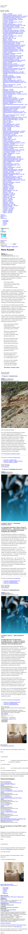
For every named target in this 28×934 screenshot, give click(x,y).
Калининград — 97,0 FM (8, 70)
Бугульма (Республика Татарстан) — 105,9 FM (13, 30)
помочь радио (4, 215)
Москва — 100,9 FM (7, 13)
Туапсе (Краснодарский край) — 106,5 (11, 164)
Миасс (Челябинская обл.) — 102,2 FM (11, 100)
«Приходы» (3, 897)
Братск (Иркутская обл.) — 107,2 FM (11, 26)
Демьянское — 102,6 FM (8, 195)
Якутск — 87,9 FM (7, 181)
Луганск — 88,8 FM (7, 96)
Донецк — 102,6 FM (7, 52)
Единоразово (12, 717)
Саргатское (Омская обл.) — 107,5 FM (11, 141)
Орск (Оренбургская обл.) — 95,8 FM (11, 124)
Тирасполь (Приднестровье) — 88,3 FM (12, 157)
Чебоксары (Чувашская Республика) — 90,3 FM (13, 174)
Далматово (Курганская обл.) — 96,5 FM (12, 48)
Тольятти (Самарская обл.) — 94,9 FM (11, 161)
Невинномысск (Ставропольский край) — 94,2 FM (14, 106)
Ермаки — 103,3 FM (7, 196)
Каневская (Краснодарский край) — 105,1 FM (13, 71)
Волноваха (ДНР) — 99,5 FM (9, 38)
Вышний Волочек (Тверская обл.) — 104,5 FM (13, 41)
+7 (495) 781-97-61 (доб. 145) (15, 902)
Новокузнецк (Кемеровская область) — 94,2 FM (13, 114)
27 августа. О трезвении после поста (12, 580)
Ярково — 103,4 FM (7, 212)
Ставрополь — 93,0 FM (8, 148)
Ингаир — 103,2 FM (7, 198)
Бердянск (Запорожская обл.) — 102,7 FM (12, 24)
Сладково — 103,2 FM (8, 209)
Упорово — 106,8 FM (8, 210)
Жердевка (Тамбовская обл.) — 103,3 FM (12, 57)
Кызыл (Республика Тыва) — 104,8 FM (12, 92)
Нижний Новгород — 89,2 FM (10, 110)
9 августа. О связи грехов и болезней (9, 811)
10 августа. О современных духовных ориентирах (12, 790)
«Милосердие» (20, 896)
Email (2, 751)
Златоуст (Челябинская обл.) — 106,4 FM (12, 61)
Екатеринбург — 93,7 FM (8, 54)
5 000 (7, 713)
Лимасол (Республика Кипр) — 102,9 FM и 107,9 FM (15, 93)
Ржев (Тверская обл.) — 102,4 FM (10, 133)
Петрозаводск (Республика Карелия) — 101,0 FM (14, 131)
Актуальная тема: (16, 578)
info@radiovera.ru (4, 902)
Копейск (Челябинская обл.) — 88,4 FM (12, 84)
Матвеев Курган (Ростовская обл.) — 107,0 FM (13, 98)
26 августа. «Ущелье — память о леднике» (13, 461)
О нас (4, 225)
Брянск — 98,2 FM (7, 28)
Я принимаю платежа (9, 718)
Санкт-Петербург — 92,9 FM (9, 139)
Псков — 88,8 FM (7, 129)
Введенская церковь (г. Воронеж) (8, 783)
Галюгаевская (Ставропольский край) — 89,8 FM (14, 45)
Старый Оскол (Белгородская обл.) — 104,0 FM (13, 149)
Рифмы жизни (15, 246)
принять (2, 932)
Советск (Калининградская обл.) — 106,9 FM (13, 147)
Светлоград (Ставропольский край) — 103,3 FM (14, 142)
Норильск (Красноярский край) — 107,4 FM (13, 118)
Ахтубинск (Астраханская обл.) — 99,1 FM (12, 21)
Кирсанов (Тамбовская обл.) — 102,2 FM (12, 80)
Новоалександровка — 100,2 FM (10, 205)
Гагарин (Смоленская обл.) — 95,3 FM (11, 43)
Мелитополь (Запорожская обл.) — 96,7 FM (13, 99)
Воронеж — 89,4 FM (7, 40)
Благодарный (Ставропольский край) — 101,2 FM (14, 25)
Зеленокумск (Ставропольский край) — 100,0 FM (14, 60)
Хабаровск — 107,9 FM (8, 171)
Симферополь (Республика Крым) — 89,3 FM (13, 145)
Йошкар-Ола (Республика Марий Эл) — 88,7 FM (14, 68)
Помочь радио (4, 720)
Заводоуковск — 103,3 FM (9, 197)
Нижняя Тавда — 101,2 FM (9, 204)
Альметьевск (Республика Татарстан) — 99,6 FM (14, 17)
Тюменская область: (7, 184)
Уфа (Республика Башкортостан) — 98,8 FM (13, 169)
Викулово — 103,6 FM (8, 192)
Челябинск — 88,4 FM (8, 175)
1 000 (4, 713)
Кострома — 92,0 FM (8, 85)
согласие (8, 768)
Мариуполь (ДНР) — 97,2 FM (9, 97)
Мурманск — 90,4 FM (8, 103)
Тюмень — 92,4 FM (7, 166)
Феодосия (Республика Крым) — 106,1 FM (12, 170)
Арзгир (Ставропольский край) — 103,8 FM (13, 19)
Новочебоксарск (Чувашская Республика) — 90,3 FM (15, 117)
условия (10, 718)
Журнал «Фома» (4, 896)
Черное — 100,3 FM (7, 211)
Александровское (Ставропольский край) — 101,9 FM (15, 16)
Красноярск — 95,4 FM (8, 90)
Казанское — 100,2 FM (8, 202)
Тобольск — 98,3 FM (7, 206)
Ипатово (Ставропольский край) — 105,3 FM (13, 66)
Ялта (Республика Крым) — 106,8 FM (11, 182)
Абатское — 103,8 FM (8, 185)
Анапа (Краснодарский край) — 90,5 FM (12, 18)
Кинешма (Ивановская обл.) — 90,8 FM (12, 77)
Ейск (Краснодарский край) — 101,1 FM (12, 53)
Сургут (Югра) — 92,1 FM (9, 152)
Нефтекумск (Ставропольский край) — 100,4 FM (14, 107)
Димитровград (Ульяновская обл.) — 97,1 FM (13, 50)
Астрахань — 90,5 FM (8, 20)
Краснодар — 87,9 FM (8, 89)
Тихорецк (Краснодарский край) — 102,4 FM (13, 159)
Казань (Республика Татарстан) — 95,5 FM (12, 69)
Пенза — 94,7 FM (7, 127)
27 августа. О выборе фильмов (10, 581)
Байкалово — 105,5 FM (8, 188)
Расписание (5, 221)
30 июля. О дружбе (5, 804)
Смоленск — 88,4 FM (8, 146)
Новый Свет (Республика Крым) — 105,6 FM (13, 119)
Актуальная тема (5, 466)
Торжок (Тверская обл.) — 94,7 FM (11, 163)
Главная (3, 246)
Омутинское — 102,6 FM (8, 207)
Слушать (2, 782)
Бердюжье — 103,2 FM (8, 189)
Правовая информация (6, 923)
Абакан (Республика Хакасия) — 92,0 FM (12, 14)
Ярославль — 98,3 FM (8, 183)
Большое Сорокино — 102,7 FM (10, 190)
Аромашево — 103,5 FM (8, 186)
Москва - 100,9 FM (5, 11)
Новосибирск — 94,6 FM (8, 116)
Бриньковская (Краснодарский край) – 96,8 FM (13, 27)
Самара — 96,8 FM (7, 138)
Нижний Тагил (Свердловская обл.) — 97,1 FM (13, 111)
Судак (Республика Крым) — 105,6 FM (11, 150)
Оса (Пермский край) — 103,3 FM (10, 125)
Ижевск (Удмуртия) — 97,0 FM (10, 63)
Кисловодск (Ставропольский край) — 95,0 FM (13, 81)
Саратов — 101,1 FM (7, 140)
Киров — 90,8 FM (7, 78)
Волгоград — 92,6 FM (8, 37)
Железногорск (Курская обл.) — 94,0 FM (12, 56)
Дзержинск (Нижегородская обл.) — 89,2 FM (13, 49)
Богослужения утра (5, 817)
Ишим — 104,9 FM (7, 200)
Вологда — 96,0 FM (7, 39)
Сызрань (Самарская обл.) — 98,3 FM (11, 153)
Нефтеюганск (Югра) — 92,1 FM (10, 109)
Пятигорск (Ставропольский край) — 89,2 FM (13, 132)
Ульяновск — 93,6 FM (8, 168)
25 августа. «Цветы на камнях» (11, 462)
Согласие (8, 760)
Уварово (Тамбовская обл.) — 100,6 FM (12, 167)
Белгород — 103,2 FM (8, 23)
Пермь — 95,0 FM (7, 128)
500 (2, 713)
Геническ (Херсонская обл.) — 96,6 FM (12, 47)
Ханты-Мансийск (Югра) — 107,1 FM (11, 172)
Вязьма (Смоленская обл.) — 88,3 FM (11, 42)
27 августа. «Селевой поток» (10, 459)
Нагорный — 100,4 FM (8, 203)
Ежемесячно (5, 717)
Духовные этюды (5, 373)
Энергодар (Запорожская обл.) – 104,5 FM (12, 178)
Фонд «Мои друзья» (12, 896)
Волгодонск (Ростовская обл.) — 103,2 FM (12, 35)
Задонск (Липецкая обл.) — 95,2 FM (11, 59)
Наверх (2, 884)
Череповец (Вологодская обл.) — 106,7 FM (12, 176)
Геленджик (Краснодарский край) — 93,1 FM (13, 46)
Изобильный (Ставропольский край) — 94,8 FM (14, 64)
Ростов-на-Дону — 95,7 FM (9, 134)
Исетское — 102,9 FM (8, 199)
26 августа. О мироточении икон (11, 583)
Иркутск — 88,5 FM (7, 67)
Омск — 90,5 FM (7, 120)
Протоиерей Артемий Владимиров (12, 453)
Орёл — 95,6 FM (7, 123)
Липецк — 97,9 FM (7, 95)
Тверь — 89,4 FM (7, 155)
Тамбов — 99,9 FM (7, 154)
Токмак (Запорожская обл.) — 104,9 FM (12, 160)
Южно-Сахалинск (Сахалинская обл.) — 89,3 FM (14, 179)
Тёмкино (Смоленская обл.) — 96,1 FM (12, 156)
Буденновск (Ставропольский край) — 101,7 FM (14, 31)
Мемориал (5, 893)
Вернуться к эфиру (5, 10)
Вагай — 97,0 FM (7, 191)
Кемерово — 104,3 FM (8, 75)
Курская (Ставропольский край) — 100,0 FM (13, 91)
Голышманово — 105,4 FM (9, 193)
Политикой (4, 762)
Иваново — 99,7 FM (7, 62)
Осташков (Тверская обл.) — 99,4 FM (11, 126)
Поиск (14, 244)
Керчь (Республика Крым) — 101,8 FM (11, 76)
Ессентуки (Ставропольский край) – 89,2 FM (13, 55)
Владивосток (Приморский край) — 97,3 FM (13, 32)
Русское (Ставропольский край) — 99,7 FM (12, 135)
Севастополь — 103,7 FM (8, 143)
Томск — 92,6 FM (7, 162)
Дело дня (3, 214)
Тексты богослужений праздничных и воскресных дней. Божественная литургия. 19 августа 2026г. (13, 819)
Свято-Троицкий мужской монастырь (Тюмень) (11, 797)
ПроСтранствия (8, 782)
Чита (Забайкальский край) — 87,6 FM (11, 177)
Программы (5, 220)
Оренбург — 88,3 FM (8, 121)
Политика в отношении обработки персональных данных (13, 924)
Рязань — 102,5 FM (7, 136)
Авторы (5, 222)
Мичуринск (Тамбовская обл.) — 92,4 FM (12, 102)
